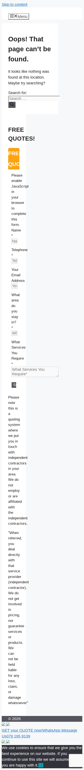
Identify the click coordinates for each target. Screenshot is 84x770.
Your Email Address (18, 275)
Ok (40, 765)
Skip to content (14, 4)
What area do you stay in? (15, 311)
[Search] (12, 105)
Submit (14, 385)
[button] (42, 730)
